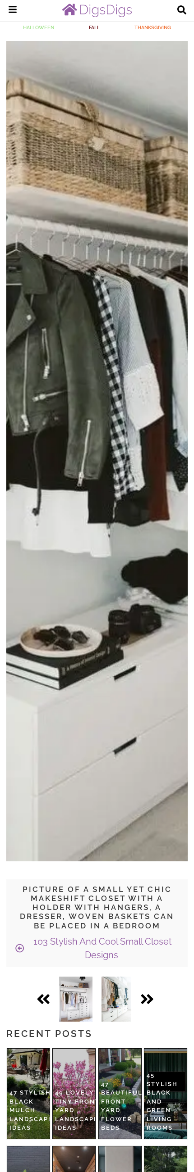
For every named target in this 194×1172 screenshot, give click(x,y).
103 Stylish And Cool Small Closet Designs (101, 948)
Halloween (38, 27)
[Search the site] (181, 11)
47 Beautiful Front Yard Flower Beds (122, 1106)
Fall (94, 27)
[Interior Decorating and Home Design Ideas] (97, 14)
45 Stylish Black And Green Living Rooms (162, 1101)
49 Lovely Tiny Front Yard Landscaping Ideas (81, 1110)
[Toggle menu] (12, 11)
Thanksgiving (152, 27)
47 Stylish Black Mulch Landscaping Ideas (35, 1110)
